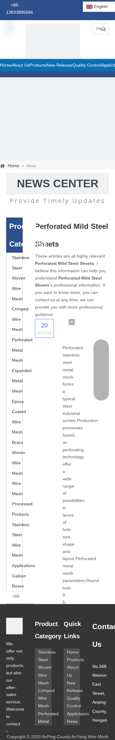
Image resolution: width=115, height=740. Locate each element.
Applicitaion (78, 713)
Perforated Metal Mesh (22, 350)
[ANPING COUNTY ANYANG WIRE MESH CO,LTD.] (14, 626)
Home (73, 652)
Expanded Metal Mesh (22, 381)
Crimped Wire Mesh (20, 319)
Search (103, 29)
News (72, 721)
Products (75, 659)
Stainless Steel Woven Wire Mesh (20, 278)
